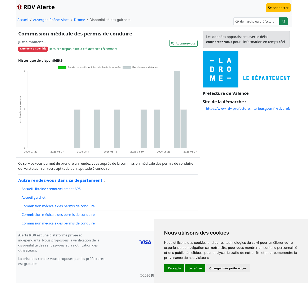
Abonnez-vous (185, 43)
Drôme (79, 19)
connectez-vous (219, 41)
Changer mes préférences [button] (228, 268)
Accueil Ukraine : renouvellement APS (51, 188)
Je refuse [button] (195, 268)
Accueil (22, 19)
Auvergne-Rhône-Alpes (51, 19)
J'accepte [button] (174, 268)
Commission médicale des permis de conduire (58, 206)
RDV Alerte (38, 7)
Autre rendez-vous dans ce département (60, 180)
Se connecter (278, 7)
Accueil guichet (33, 197)
